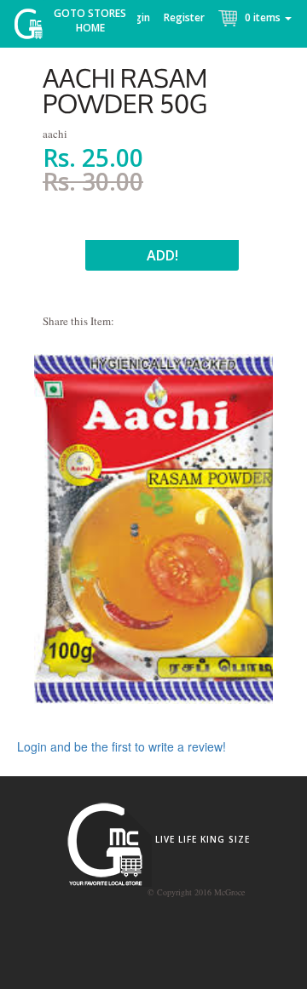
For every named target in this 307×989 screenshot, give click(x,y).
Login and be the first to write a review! (121, 746)
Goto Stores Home (90, 20)
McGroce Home (35, 28)
